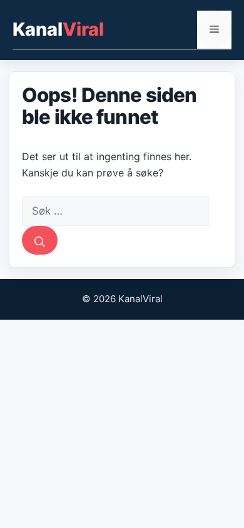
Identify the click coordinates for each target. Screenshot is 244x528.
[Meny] (214, 29)
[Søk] (40, 240)
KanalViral (58, 29)
